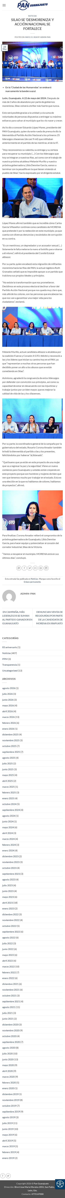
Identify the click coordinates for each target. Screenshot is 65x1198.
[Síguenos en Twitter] (8, 1175)
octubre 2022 (9, 925)
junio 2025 (7, 769)
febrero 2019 (9, 1152)
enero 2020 (8, 1088)
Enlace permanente (32, 582)
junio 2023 (7, 891)
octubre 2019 (9, 1105)
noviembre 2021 (10, 989)
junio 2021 (7, 1018)
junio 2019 (7, 1129)
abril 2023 (7, 902)
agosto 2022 (8, 937)
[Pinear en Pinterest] (40, 568)
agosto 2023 (8, 879)
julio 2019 (7, 1123)
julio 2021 (7, 1012)
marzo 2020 (8, 1076)
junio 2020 (7, 1059)
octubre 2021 (9, 995)
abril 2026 (7, 711)
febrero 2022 (9, 972)
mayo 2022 (8, 954)
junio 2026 (7, 699)
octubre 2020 (9, 1036)
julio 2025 (7, 763)
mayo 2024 (8, 827)
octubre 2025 (9, 746)
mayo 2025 (8, 775)
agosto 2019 (8, 1117)
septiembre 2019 (11, 1111)
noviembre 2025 (10, 740)
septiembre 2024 (11, 809)
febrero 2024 (9, 844)
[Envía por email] (35, 568)
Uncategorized (10, 670)
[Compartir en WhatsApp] (18, 568)
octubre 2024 (9, 804)
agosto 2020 (8, 1047)
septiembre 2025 (11, 751)
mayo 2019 (8, 1134)
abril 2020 (7, 1070)
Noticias (32, 16)
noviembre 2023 (10, 862)
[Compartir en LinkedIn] (46, 568)
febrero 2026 (9, 722)
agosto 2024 (8, 815)
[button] (4, 5)
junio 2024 (7, 821)
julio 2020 (7, 1053)
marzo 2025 (8, 786)
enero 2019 (8, 1158)
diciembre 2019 (10, 1094)
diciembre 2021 (10, 983)
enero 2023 (8, 908)
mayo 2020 (8, 1065)
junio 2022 (7, 949)
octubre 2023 (9, 867)
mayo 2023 (8, 896)
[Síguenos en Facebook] (2, 1175)
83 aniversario (9, 647)
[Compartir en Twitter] (29, 568)
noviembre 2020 (10, 1030)
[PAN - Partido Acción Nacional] (32, 5)
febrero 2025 (9, 792)
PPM (5, 658)
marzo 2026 (8, 716)
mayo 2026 (8, 705)
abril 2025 (7, 780)
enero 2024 (8, 850)
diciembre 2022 (10, 914)
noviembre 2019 (10, 1099)
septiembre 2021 (11, 1001)
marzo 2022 (8, 966)
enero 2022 (8, 978)
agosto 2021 (8, 1007)
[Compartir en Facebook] (24, 568)
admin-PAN (45, 37)
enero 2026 (8, 728)
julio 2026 (7, 693)
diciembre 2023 (10, 856)
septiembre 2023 (11, 873)
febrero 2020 (9, 1082)
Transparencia (9, 664)
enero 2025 (8, 798)
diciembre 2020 (10, 1024)
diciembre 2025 (10, 734)
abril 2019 (7, 1140)
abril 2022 (7, 960)
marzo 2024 (8, 838)
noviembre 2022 (10, 920)
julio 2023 (7, 885)
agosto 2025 (8, 757)
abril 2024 (7, 833)
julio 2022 (7, 943)
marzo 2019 (8, 1146)
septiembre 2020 (11, 1041)
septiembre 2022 (11, 931)
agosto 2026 (8, 688)
